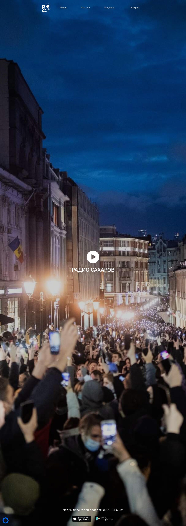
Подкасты (109, 7)
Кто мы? (85, 7)
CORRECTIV (114, 510)
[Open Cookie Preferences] (6, 522)
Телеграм (134, 7)
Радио (63, 7)
